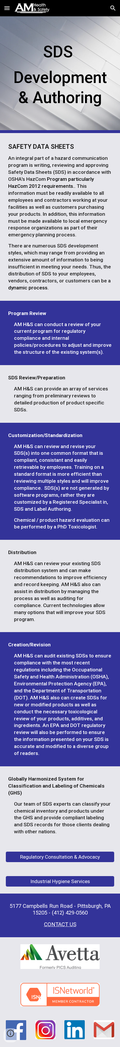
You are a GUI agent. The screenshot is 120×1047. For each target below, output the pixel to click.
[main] (60, 75)
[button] (7, 8)
